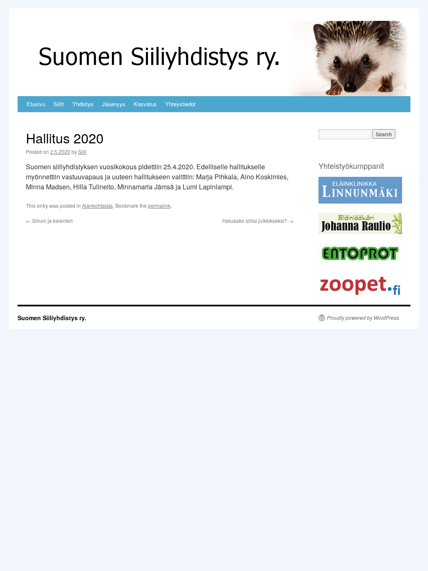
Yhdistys (83, 104)
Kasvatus (145, 104)
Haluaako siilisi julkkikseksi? (257, 220)
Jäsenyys (113, 104)
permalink (159, 205)
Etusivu (36, 104)
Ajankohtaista (97, 205)
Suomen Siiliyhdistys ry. (52, 318)
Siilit (59, 104)
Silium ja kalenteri (49, 220)
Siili (82, 151)
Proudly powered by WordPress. (363, 317)
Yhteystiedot (180, 104)
